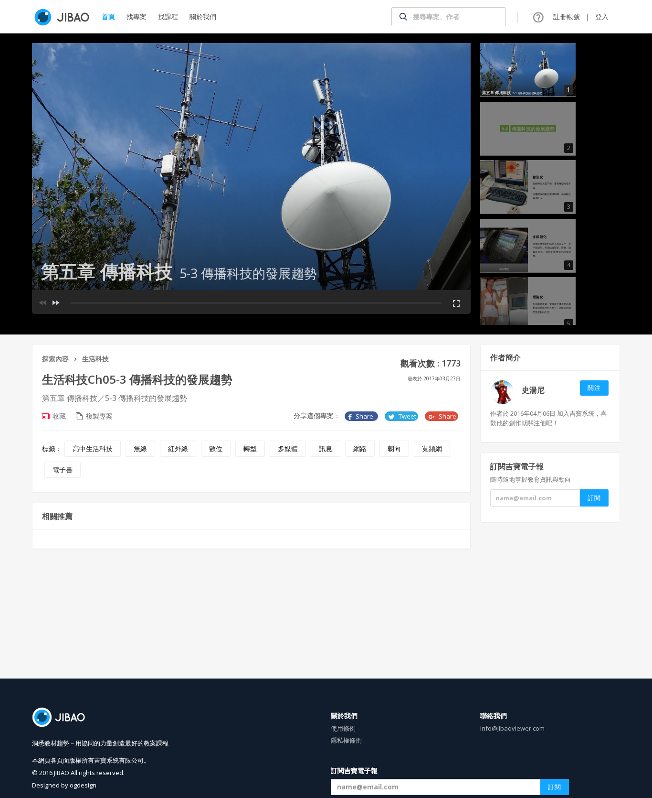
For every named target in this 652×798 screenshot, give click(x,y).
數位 (215, 448)
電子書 (63, 469)
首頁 (108, 16)
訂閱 (554, 787)
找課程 (168, 16)
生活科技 (95, 358)
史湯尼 (533, 390)
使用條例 (343, 728)
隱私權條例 (346, 740)
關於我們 (202, 16)
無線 (140, 448)
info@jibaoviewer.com (512, 728)
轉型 (250, 448)
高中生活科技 (93, 448)
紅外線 (178, 448)
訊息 (325, 448)
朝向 (394, 448)
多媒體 (288, 448)
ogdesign (83, 785)
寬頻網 (432, 448)
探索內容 (55, 358)
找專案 (136, 16)
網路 (360, 448)
